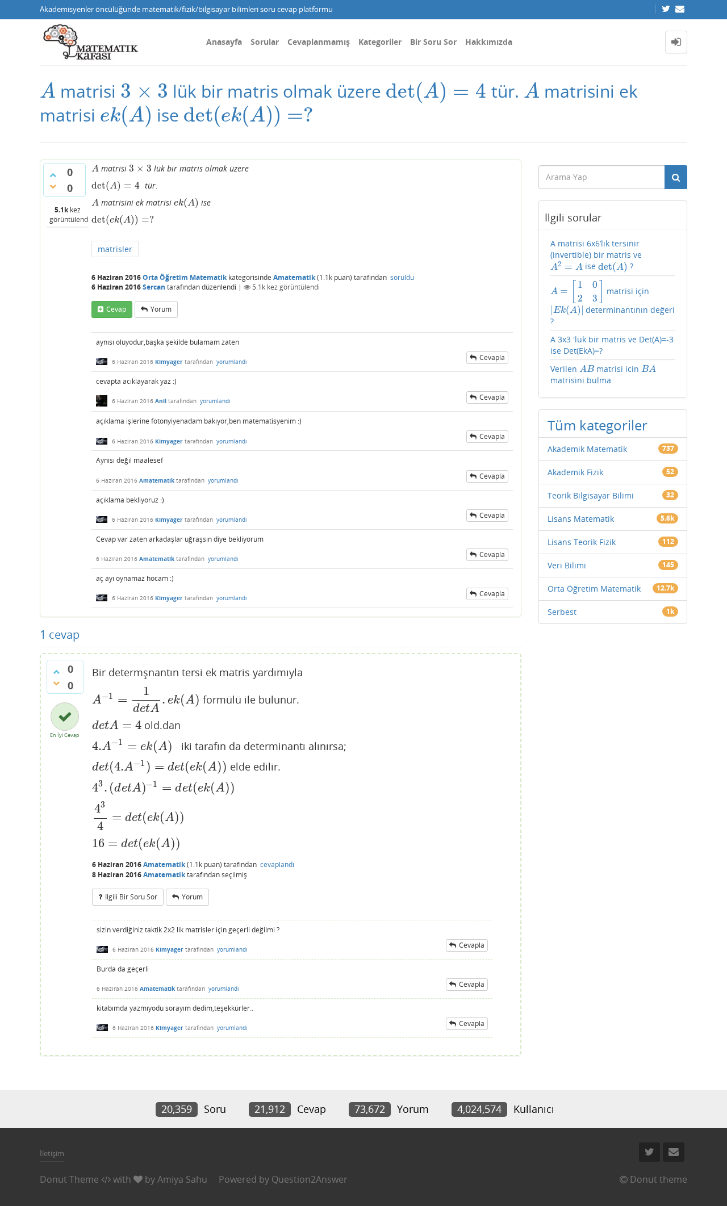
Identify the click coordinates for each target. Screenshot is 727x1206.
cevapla (492, 357)
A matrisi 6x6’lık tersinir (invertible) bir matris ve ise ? (596, 255)
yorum (161, 309)
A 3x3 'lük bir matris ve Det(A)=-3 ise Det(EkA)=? (612, 345)
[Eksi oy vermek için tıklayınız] (53, 186)
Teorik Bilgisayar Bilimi (591, 495)
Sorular (264, 41)
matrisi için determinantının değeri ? (612, 302)
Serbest (562, 611)
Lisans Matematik (581, 518)
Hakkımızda (488, 41)
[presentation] (48, 91)
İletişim (52, 1153)
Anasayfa (224, 41)
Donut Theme (69, 1179)
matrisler (115, 249)
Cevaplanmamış (318, 41)
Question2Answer (309, 1179)
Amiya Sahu (182, 1179)
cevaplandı (277, 864)
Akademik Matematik (587, 448)
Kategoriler (380, 41)
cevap (116, 309)
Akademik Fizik (575, 472)
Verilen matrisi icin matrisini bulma (603, 374)
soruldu (402, 277)
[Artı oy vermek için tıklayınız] (53, 175)
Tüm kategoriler (597, 425)
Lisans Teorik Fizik (582, 542)
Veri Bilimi (567, 565)
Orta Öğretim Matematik (185, 277)
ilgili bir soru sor (131, 897)
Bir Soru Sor (433, 41)
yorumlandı (231, 362)
